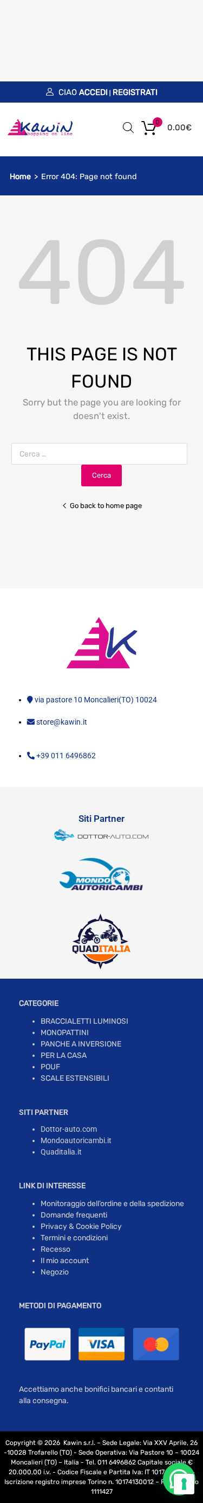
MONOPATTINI (65, 1032)
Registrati (135, 92)
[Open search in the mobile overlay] (128, 127)
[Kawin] (40, 134)
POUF (50, 1066)
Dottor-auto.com (69, 1129)
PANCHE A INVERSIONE (81, 1044)
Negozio (55, 1272)
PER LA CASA (64, 1055)
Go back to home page (106, 506)
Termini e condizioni (74, 1237)
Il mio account (65, 1260)
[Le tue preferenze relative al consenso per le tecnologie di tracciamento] (184, 1484)
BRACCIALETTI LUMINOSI (84, 1021)
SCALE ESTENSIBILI (75, 1078)
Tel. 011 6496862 (111, 1462)
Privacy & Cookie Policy (81, 1226)
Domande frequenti (74, 1215)
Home (20, 176)
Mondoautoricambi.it (76, 1140)
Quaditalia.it (61, 1151)
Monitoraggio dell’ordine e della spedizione (112, 1203)
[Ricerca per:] (101, 454)
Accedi (93, 92)
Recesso (55, 1249)
